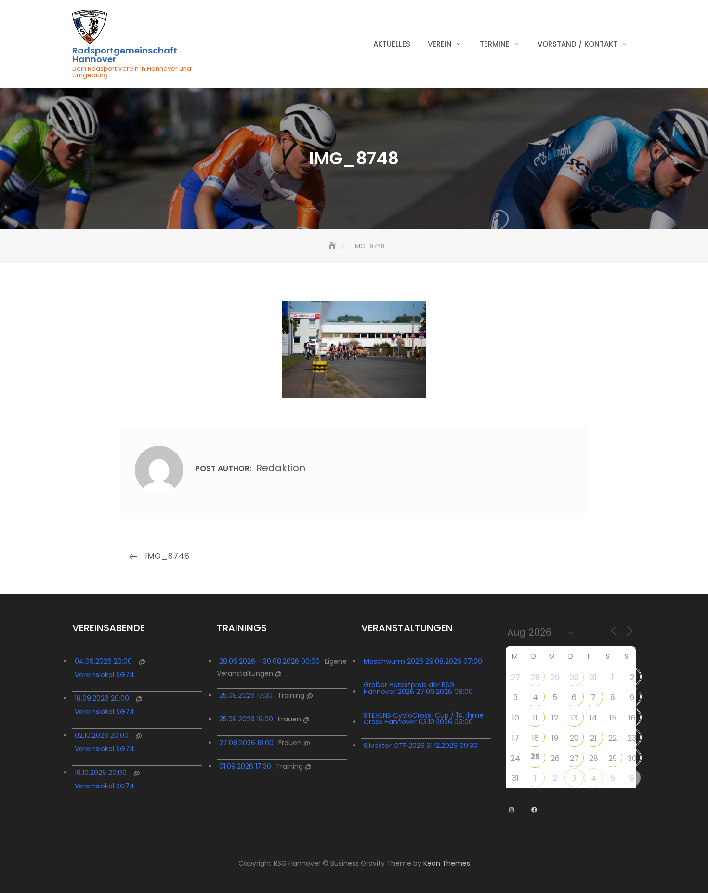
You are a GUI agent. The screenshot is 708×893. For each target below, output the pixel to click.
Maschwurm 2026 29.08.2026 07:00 (423, 661)
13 (574, 717)
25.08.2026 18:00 (246, 719)
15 (612, 717)
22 (612, 738)
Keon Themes (446, 863)
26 (555, 758)
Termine (495, 44)
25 (535, 756)
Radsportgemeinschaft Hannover (124, 55)
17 (515, 738)
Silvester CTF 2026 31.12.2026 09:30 (421, 745)
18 (535, 738)
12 (554, 717)
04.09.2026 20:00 (103, 661)
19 (554, 738)
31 (593, 677)
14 (593, 717)
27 (515, 677)
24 (515, 758)
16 (632, 717)
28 (535, 677)
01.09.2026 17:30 (245, 766)
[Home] (333, 246)
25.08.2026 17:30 (246, 695)
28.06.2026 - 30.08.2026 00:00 (269, 661)
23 (632, 738)
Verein (440, 44)
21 (593, 738)
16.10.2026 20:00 (101, 772)
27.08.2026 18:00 (246, 742)
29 (555, 677)
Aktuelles (391, 44)
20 (574, 738)
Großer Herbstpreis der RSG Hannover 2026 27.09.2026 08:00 (418, 688)
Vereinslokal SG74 (104, 675)
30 (574, 677)
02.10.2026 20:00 (102, 735)
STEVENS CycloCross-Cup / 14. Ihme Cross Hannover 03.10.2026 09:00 (424, 718)
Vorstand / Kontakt (577, 44)
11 (535, 717)
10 (515, 717)
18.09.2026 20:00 (102, 698)
